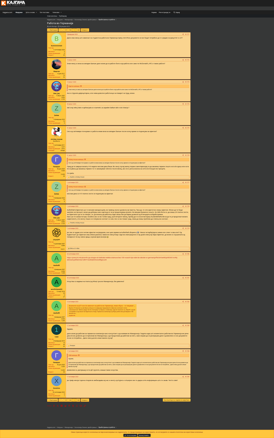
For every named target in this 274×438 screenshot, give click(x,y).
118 (70, 30)
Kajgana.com (7, 12)
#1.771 (187, 34)
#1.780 (187, 254)
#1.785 (187, 377)
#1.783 (187, 325)
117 (66, 30)
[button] (36, 12)
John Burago (53, 26)
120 (78, 30)
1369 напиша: (72, 355)
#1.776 (187, 155)
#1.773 (187, 82)
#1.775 (187, 128)
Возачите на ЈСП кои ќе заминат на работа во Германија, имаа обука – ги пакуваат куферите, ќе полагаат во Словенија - (116, 306)
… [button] (62, 30)
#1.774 (187, 104)
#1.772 (187, 60)
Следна (84, 30)
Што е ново (30, 12)
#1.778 (187, 206)
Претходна (53, 30)
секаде (62, 150)
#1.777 (187, 182)
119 (74, 30)
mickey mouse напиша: (76, 159)
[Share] (183, 34)
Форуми (19, 12)
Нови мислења (52, 16)
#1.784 (187, 351)
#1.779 (187, 228)
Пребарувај (63, 16)
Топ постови (44, 12)
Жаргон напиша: (74, 86)
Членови (55, 12)
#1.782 (187, 302)
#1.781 (187, 278)
